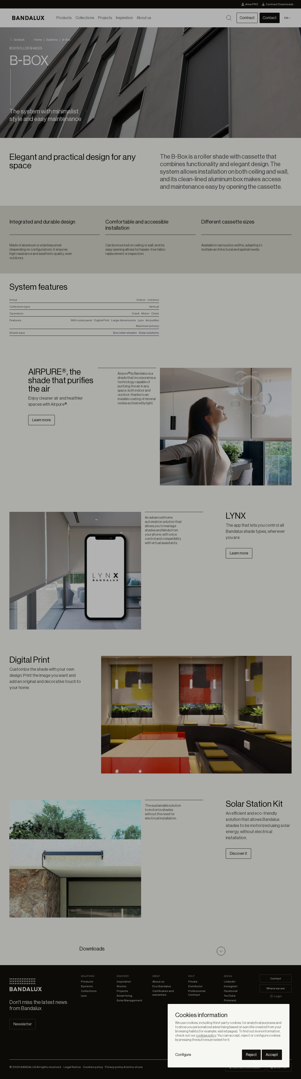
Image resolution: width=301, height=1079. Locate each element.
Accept (272, 1055)
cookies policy (206, 1035)
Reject (251, 1055)
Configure (183, 1055)
